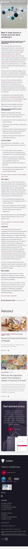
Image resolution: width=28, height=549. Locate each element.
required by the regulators (9, 62)
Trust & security (17, 529)
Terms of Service (9, 529)
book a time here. (11, 296)
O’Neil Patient (18, 101)
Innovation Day (5, 82)
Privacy (3, 529)
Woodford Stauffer (15, 97)
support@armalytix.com (8, 526)
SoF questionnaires (7, 253)
